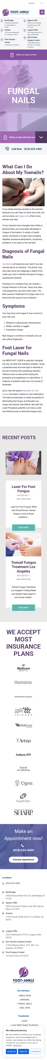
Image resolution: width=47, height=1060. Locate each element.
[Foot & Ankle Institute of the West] (15, 12)
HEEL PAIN (25, 1008)
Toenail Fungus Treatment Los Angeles (23, 566)
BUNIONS (24, 999)
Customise (35, 1051)
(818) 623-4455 (27, 149)
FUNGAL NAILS (24, 1004)
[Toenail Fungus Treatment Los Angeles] (23, 554)
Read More (17, 1045)
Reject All (23, 1051)
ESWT (25, 1021)
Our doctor (7, 264)
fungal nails (23, 216)
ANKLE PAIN (25, 995)
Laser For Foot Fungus (23, 489)
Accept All (11, 1051)
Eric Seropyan (23, 499)
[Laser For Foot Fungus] (23, 478)
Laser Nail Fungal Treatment (24, 1025)
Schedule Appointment (23, 859)
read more (24, 527)
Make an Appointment (26, 54)
